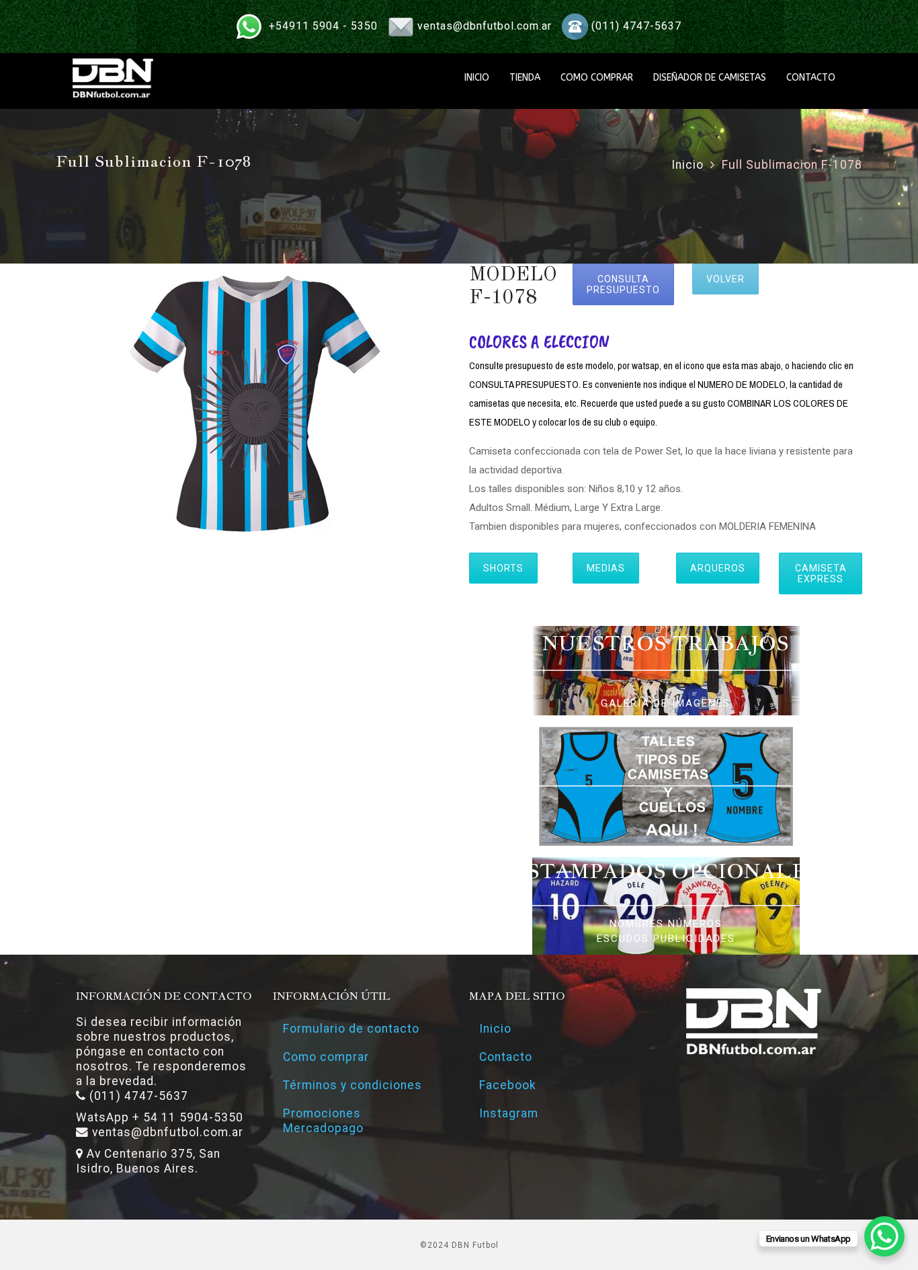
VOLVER (725, 279)
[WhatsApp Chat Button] (884, 1236)
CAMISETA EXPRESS (821, 573)
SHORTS (503, 568)
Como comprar (326, 1057)
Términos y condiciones (352, 1085)
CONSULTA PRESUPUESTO (623, 284)
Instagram (508, 1113)
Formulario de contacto (351, 1028)
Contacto (505, 1057)
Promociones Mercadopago (323, 1121)
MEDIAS (606, 568)
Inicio (687, 164)
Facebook (507, 1085)
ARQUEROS (717, 568)
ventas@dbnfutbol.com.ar (484, 25)
